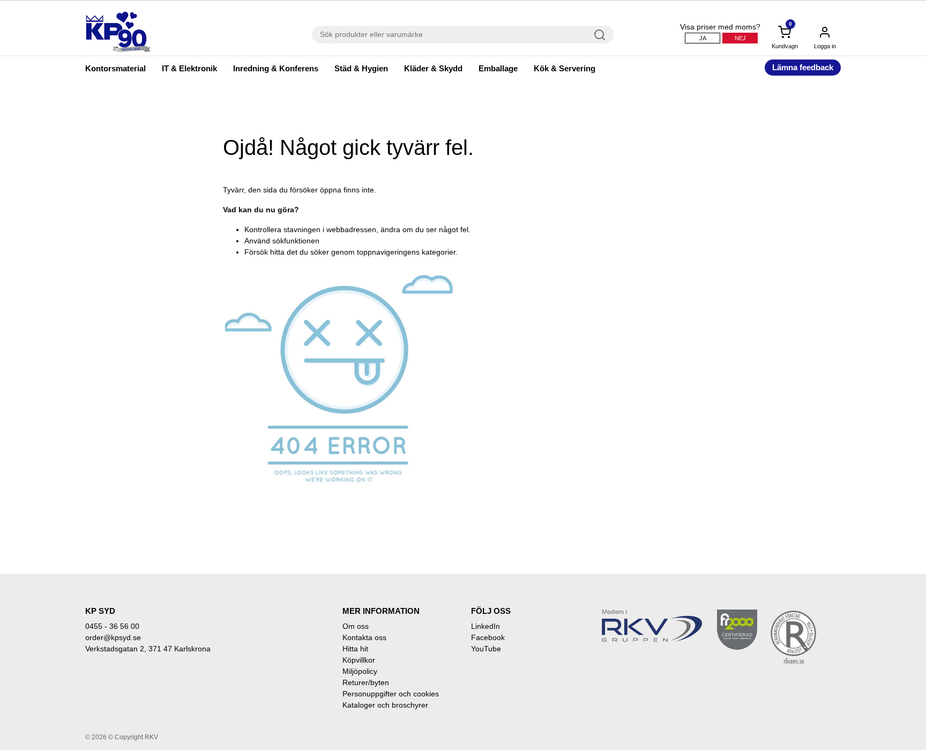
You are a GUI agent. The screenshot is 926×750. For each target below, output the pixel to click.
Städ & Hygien (361, 68)
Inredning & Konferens (275, 68)
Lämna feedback (802, 67)
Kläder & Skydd (433, 68)
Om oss (355, 626)
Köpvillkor (358, 660)
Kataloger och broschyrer (385, 705)
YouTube (486, 648)
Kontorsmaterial (115, 68)
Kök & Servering (564, 68)
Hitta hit (355, 648)
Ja (702, 38)
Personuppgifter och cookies (390, 693)
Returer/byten (365, 682)
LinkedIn (485, 626)
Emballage (498, 68)
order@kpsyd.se (113, 637)
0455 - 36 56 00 (112, 626)
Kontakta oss (364, 637)
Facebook (488, 637)
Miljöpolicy (359, 671)
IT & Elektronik (189, 68)
